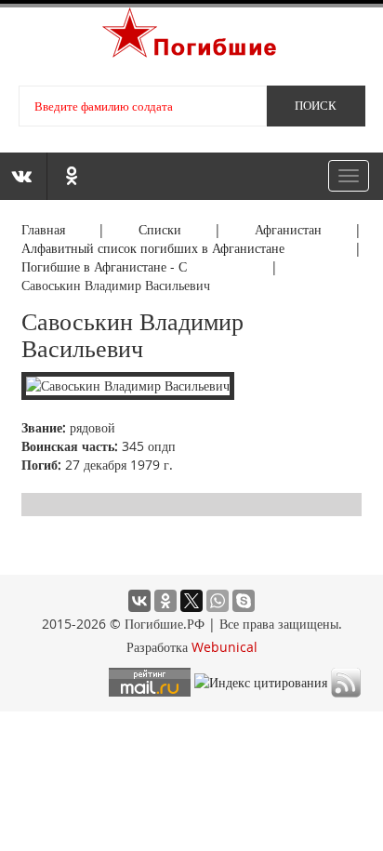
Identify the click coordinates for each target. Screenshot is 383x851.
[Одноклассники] (165, 601)
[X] (191, 601)
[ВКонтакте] (139, 601)
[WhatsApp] (217, 601)
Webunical (225, 647)
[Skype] (243, 601)
